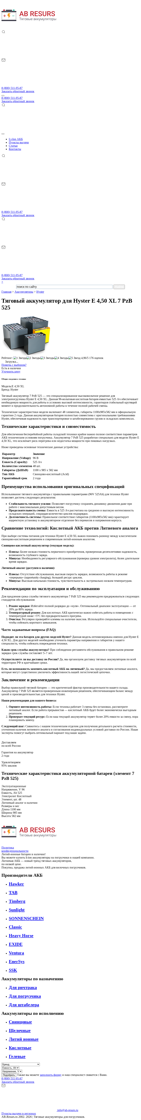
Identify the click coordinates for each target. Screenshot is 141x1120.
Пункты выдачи (19, 142)
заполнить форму (51, 1074)
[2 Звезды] (34, 358)
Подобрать (9, 1075)
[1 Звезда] (20, 358)
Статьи (13, 145)
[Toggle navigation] (2, 95)
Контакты (15, 149)
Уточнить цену (10, 371)
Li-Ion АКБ (16, 139)
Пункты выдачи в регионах (18, 1113)
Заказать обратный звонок (17, 91)
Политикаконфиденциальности (14, 849)
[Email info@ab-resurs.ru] (29, 84)
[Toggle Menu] (2, 133)
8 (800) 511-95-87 (12, 88)
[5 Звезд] (74, 358)
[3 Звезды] (48, 358)
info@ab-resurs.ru (67, 1110)
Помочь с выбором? (13, 364)
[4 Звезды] (61, 358)
